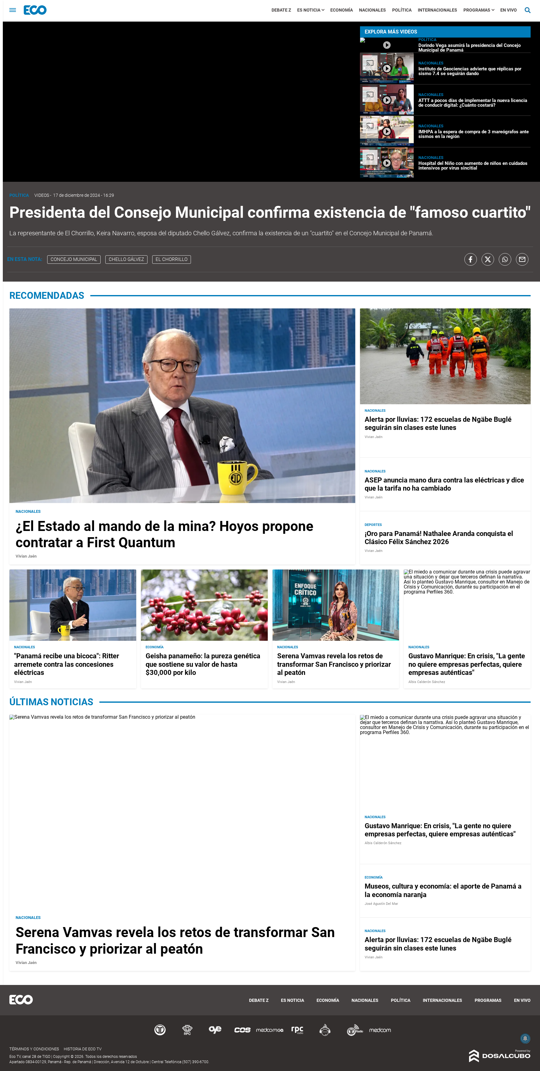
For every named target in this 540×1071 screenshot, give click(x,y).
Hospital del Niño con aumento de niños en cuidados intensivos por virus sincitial (473, 166)
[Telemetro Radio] (352, 1035)
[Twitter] (488, 259)
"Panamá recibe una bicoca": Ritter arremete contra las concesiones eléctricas (66, 664)
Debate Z (281, 10)
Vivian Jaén (26, 556)
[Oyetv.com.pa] (215, 1035)
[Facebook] (471, 259)
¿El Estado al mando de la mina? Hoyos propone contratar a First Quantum (164, 534)
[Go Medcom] (270, 1035)
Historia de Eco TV (83, 1049)
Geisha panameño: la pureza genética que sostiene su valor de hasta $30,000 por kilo (203, 664)
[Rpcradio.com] (297, 1035)
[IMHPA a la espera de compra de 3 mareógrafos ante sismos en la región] (387, 144)
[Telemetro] (160, 1035)
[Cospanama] (242, 1035)
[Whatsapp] (505, 259)
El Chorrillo (172, 259)
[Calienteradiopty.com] (325, 1035)
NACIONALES (430, 63)
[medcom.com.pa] (380, 1035)
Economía (341, 10)
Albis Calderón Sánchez (426, 682)
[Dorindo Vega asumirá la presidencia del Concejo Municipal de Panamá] (387, 50)
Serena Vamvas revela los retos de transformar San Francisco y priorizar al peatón (334, 664)
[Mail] (522, 259)
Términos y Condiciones (34, 1049)
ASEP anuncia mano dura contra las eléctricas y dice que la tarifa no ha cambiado (444, 484)
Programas (476, 10)
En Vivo (508, 10)
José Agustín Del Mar (381, 904)
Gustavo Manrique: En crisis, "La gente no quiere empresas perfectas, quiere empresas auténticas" (466, 664)
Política (402, 10)
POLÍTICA (427, 39)
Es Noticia (308, 10)
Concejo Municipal (74, 259)
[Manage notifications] (525, 1038)
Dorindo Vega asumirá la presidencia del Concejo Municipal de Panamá (469, 48)
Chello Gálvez (126, 259)
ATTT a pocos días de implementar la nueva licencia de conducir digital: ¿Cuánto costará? (472, 103)
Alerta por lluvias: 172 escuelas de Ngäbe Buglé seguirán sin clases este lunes (438, 423)
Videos (41, 195)
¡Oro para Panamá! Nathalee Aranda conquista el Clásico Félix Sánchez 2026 (439, 538)
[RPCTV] (187, 1035)
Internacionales (437, 10)
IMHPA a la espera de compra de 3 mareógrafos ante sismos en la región (473, 134)
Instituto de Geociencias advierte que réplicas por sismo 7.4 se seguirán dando (469, 71)
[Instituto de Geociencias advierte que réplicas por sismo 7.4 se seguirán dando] (387, 81)
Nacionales (372, 10)
